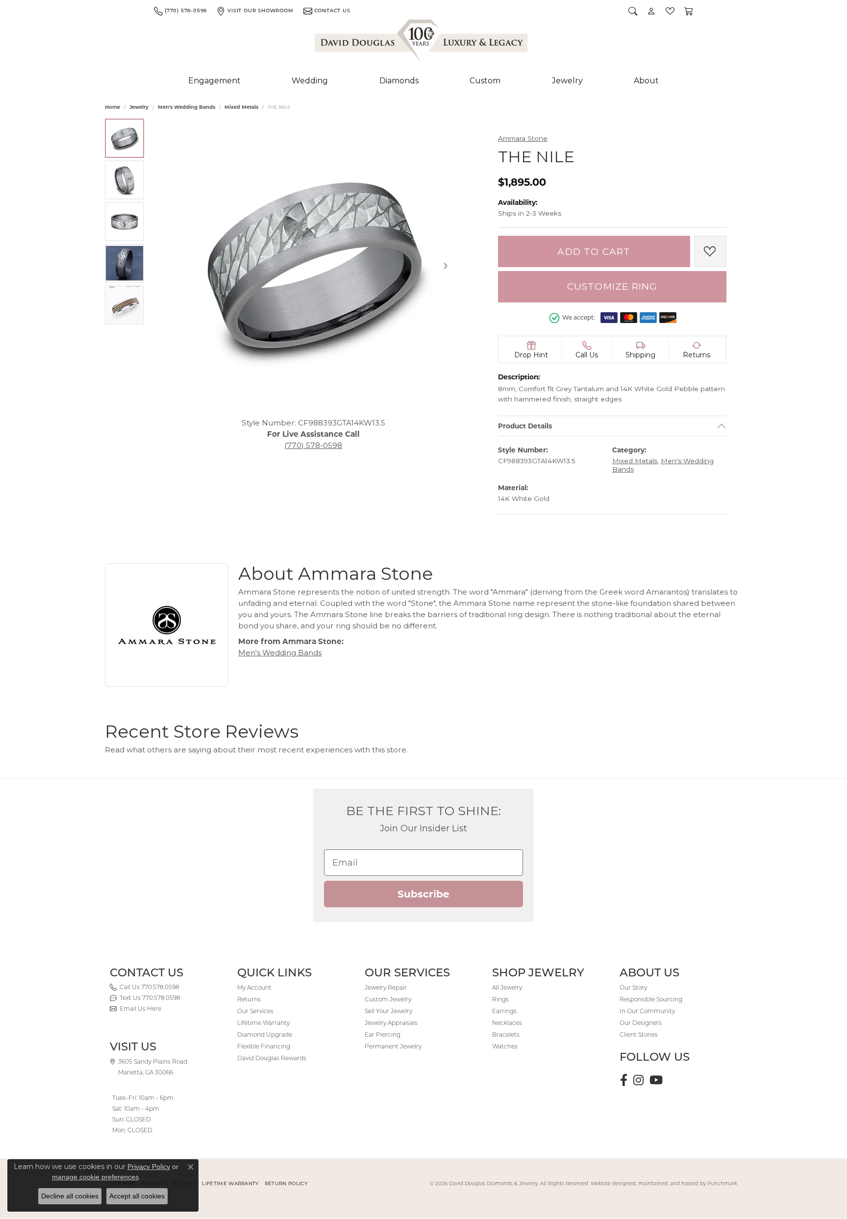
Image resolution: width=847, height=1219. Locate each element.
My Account (254, 987)
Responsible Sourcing (651, 999)
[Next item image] (445, 265)
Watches (505, 1046)
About (646, 80)
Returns (249, 999)
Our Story (633, 987)
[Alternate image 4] (124, 263)
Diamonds (399, 80)
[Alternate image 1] (124, 138)
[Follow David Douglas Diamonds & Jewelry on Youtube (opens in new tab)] (656, 1080)
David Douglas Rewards (271, 1058)
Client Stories (639, 1034)
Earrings (504, 1011)
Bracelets (506, 1034)
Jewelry (567, 80)
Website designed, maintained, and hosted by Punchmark (664, 1183)
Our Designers (641, 1022)
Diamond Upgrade (264, 1034)
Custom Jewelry (388, 999)
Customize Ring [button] (612, 286)
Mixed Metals (241, 107)
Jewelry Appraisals (391, 1022)
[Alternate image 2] (124, 179)
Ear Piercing (382, 1034)
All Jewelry (507, 987)
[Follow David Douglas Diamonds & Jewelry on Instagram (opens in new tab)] (638, 1080)
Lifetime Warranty (263, 1022)
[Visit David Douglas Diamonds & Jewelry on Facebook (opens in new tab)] (624, 1080)
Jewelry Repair (386, 987)
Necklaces (507, 1022)
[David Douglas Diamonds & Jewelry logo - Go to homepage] (422, 42)
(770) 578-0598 (313, 444)
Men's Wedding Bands (186, 107)
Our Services (255, 1011)
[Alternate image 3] (124, 221)
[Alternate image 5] (124, 304)
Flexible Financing (263, 1046)
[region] (313, 266)
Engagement (214, 80)
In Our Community (647, 1011)
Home (112, 107)
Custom (485, 80)
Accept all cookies (137, 1196)
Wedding (310, 80)
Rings (500, 999)
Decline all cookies (70, 1196)
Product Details (525, 426)
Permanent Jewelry (393, 1046)
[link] (180, 10)
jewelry (139, 107)
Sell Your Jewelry (388, 1011)
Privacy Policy (148, 1166)
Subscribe (423, 894)
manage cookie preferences (95, 1177)
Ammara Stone (523, 138)
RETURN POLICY (286, 1183)
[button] (632, 10)
